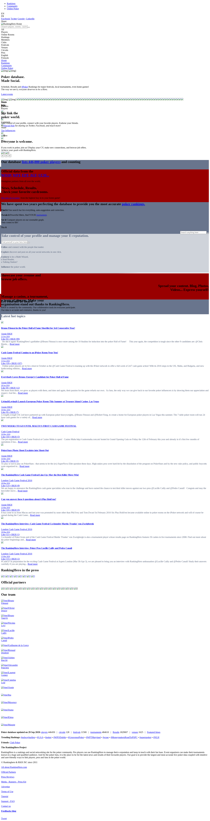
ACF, (34, 175)
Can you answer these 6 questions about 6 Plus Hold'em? (28, 499)
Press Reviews (7, 777)
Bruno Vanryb (7, 616)
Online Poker (13, 8)
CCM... (43, 175)
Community (12, 6)
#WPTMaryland (93, 737)
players (44, 732)
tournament (41, 215)
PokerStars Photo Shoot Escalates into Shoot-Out (25, 450)
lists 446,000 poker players (41, 162)
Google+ (22, 18)
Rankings (11, 3)
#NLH (156, 737)
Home (4, 60)
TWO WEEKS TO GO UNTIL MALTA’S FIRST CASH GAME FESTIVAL (38, 426)
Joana (10, 710)
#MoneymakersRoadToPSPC (124, 737)
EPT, (25, 175)
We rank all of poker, (10, 198)
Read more (15, 344)
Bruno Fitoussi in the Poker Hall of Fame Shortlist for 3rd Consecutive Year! (38, 328)
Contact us (6, 806)
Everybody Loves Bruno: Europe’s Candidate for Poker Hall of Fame (35, 377)
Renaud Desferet (8, 651)
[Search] (29, 27)
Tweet (4, 818)
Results (116, 732)
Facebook (5, 18)
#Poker (25, 87)
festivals (76, 732)
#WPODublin (59, 737)
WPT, (17, 175)
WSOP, (6, 175)
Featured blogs (153, 732)
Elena (10, 717)
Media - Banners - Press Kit (13, 782)
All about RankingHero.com (14, 767)
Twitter (14, 18)
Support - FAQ (8, 801)
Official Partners (8, 772)
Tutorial (4, 796)
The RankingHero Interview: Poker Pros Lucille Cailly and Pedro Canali (36, 548)
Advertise (5, 786)
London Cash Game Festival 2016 (16, 480)
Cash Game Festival (10, 431)
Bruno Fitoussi (7, 601)
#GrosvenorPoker (76, 737)
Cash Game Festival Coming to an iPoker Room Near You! (29, 352)
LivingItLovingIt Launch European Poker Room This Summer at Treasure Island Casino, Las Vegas (50, 401)
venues (135, 732)
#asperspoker (145, 737)
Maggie (11, 725)
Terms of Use (7, 791)
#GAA (40, 737)
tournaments (95, 732)
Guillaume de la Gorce (18, 645)
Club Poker (15, 742)
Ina (9, 695)
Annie (11, 687)
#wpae (106, 737)
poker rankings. (133, 204)
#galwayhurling (28, 737)
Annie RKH (6, 334)
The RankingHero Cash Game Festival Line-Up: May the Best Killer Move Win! (40, 475)
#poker (48, 737)
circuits (62, 732)
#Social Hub (9, 125)
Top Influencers (8, 130)
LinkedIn (30, 18)
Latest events (7, 94)
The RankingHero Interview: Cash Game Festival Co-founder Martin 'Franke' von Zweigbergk (47, 524)
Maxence (12, 702)
